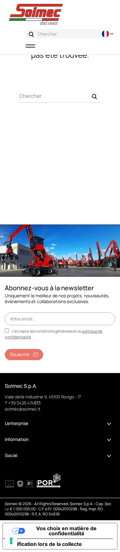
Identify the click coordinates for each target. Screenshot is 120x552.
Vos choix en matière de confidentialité (66, 531)
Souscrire (19, 354)
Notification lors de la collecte (45, 544)
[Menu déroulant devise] (108, 34)
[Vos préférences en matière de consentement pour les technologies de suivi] (11, 541)
